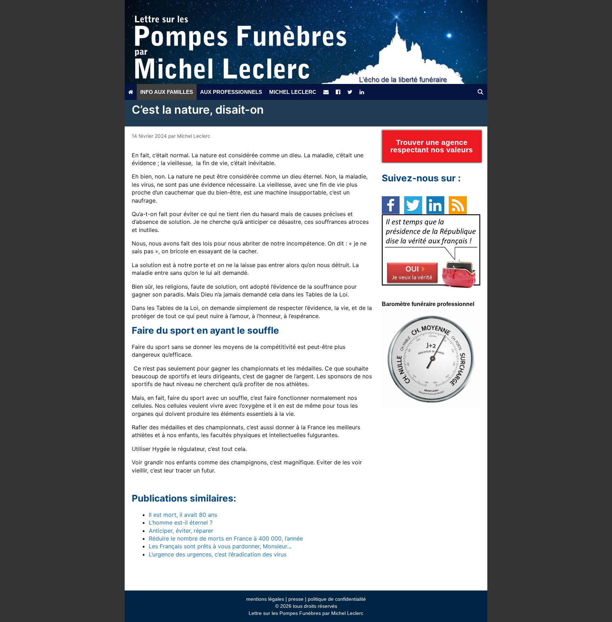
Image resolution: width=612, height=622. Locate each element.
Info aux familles (166, 92)
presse (296, 599)
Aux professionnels (231, 92)
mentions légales (265, 599)
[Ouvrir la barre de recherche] (480, 92)
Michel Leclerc (292, 92)
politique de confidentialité (337, 599)
